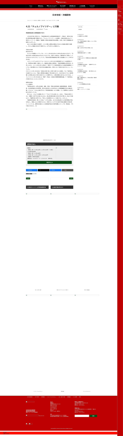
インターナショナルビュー (38, 391)
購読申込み (49, 162)
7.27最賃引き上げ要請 (82, 36)
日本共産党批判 (30, 396)
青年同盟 (42, 396)
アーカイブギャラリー (87, 391)
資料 (80, 396)
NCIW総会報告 (119, 15)
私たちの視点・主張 (120, 24)
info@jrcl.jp (54, 407)
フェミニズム (119, 33)
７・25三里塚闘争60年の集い (84, 84)
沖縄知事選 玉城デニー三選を (84, 53)
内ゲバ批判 (37, 396)
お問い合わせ (6, 433)
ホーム (119, 7)
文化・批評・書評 (38, 289)
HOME (4, 432)
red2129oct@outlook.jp (79, 411)
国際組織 (62, 391)
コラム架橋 (75, 396)
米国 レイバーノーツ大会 (83, 89)
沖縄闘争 (80, 29)
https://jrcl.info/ (41, 415)
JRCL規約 (119, 20)
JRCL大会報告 (119, 11)
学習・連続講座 (87, 289)
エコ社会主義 (119, 28)
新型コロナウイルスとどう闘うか (62, 289)
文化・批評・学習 (62, 396)
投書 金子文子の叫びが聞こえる (85, 47)
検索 (93, 416)
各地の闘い (35, 173)
